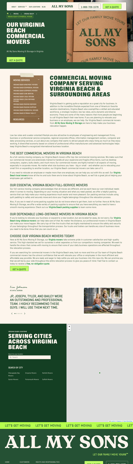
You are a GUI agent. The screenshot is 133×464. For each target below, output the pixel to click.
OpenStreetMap (127, 421)
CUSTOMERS (24, 461)
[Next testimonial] (25, 313)
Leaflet (113, 421)
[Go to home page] (8, 14)
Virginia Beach (29, 14)
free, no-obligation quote (38, 263)
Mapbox (119, 421)
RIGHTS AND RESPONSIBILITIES (48, 461)
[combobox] (30, 357)
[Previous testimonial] (12, 313)
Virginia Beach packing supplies (63, 206)
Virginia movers (56, 239)
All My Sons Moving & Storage (68, 122)
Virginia (15, 14)
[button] (27, 79)
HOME (7, 461)
